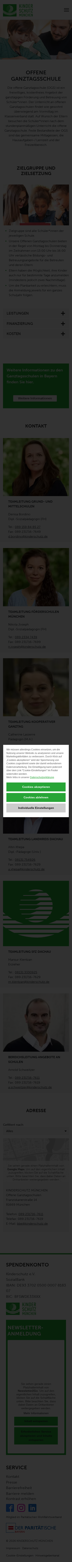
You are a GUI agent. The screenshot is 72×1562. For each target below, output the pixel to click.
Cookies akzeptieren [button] (36, 786)
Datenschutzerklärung (42, 777)
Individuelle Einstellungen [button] (36, 807)
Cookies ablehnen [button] (36, 797)
